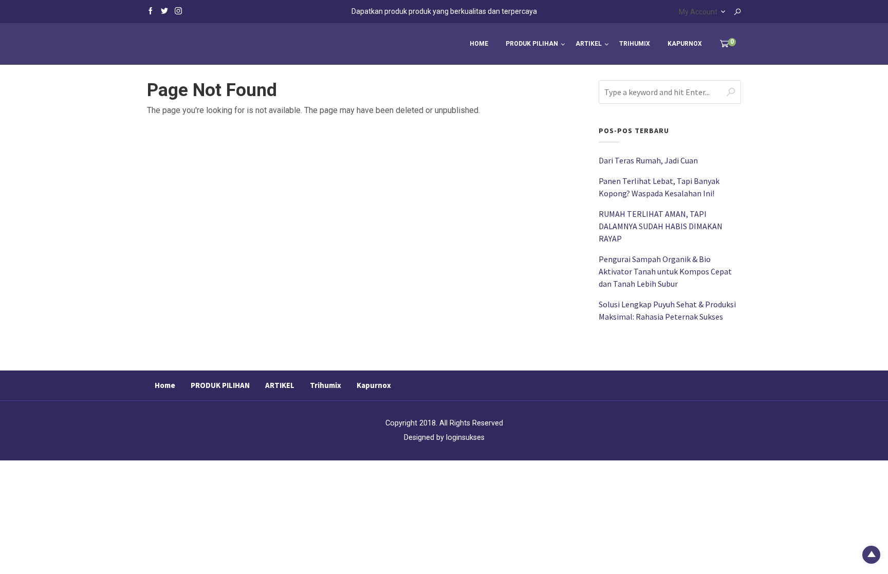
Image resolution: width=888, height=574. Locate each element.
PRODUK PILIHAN (532, 43)
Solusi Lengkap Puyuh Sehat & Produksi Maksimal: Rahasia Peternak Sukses (667, 310)
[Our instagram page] (178, 10)
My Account (698, 12)
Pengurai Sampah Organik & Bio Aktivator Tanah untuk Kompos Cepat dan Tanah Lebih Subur (665, 271)
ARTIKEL (589, 43)
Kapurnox (685, 43)
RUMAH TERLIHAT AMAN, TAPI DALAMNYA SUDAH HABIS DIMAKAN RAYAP (661, 226)
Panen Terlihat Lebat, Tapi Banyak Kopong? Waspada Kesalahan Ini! (659, 187)
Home (479, 43)
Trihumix (634, 43)
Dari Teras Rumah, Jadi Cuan (648, 160)
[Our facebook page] (150, 10)
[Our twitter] (164, 10)
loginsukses (465, 437)
